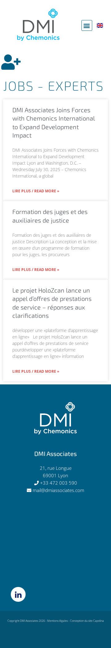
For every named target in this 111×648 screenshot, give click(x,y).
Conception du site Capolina (87, 621)
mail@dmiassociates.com (58, 490)
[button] (86, 25)
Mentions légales (57, 621)
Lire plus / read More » (35, 191)
